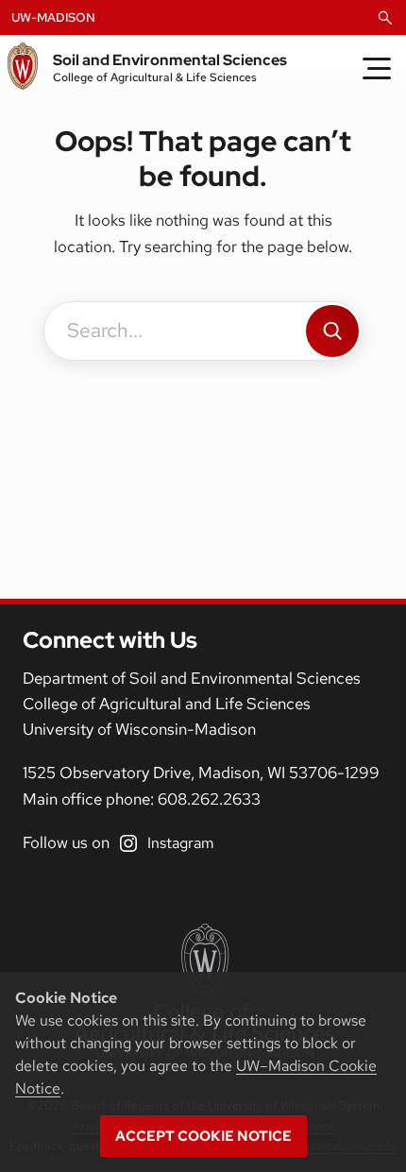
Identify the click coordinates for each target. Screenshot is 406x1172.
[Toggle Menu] (377, 68)
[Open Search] (385, 17)
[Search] (332, 331)
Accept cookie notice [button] (203, 1136)
